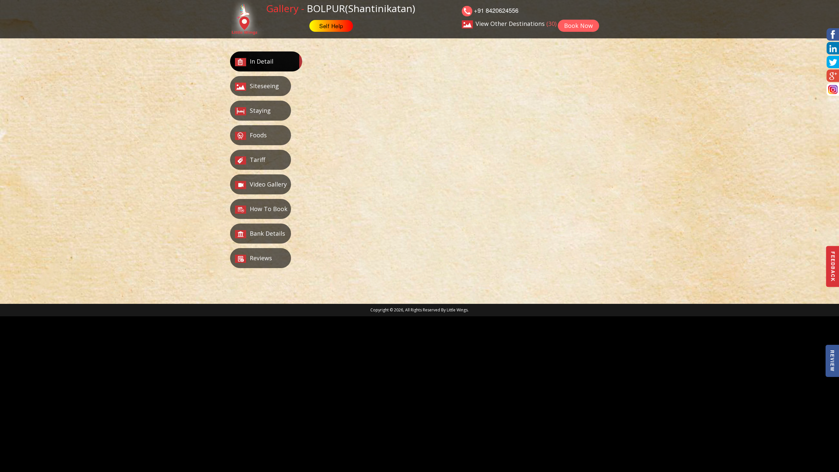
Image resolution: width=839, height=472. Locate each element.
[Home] (248, 18)
